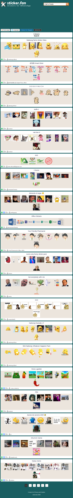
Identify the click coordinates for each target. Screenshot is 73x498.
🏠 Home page (5, 30)
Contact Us (31, 492)
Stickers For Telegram (26, 30)
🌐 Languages (15, 30)
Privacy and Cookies (40, 492)
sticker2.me (37, 30)
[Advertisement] (36, 18)
